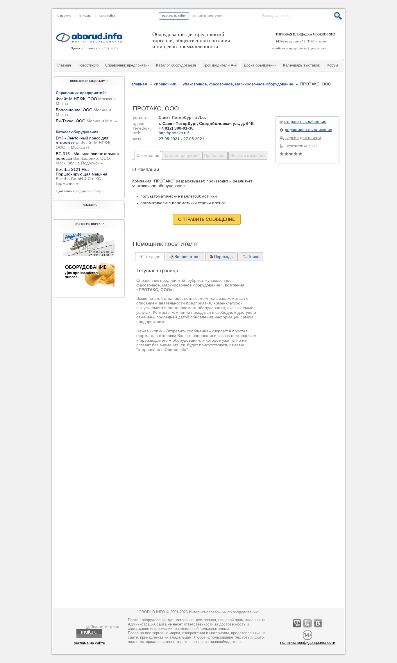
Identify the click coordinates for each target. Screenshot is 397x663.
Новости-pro (88, 65)
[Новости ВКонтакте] (318, 627)
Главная (64, 65)
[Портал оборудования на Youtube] (297, 627)
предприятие (298, 48)
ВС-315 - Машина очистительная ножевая (87, 158)
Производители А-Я (220, 65)
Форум (332, 65)
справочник (165, 84)
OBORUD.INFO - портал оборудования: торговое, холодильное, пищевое (91, 38)
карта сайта (107, 15)
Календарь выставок (301, 65)
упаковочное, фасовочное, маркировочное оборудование (238, 84)
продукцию (318, 48)
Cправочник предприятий (127, 65)
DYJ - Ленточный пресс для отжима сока (83, 143)
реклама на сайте (174, 15)
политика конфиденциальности (307, 642)
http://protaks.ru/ (174, 132)
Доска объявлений (260, 65)
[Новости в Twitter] (308, 627)
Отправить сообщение (206, 219)
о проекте (64, 15)
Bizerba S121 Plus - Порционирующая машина (81, 176)
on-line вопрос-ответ (207, 15)
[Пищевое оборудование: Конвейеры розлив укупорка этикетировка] (89, 254)
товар (97, 191)
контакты (85, 15)
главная (139, 84)
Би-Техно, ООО (86, 121)
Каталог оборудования (176, 65)
